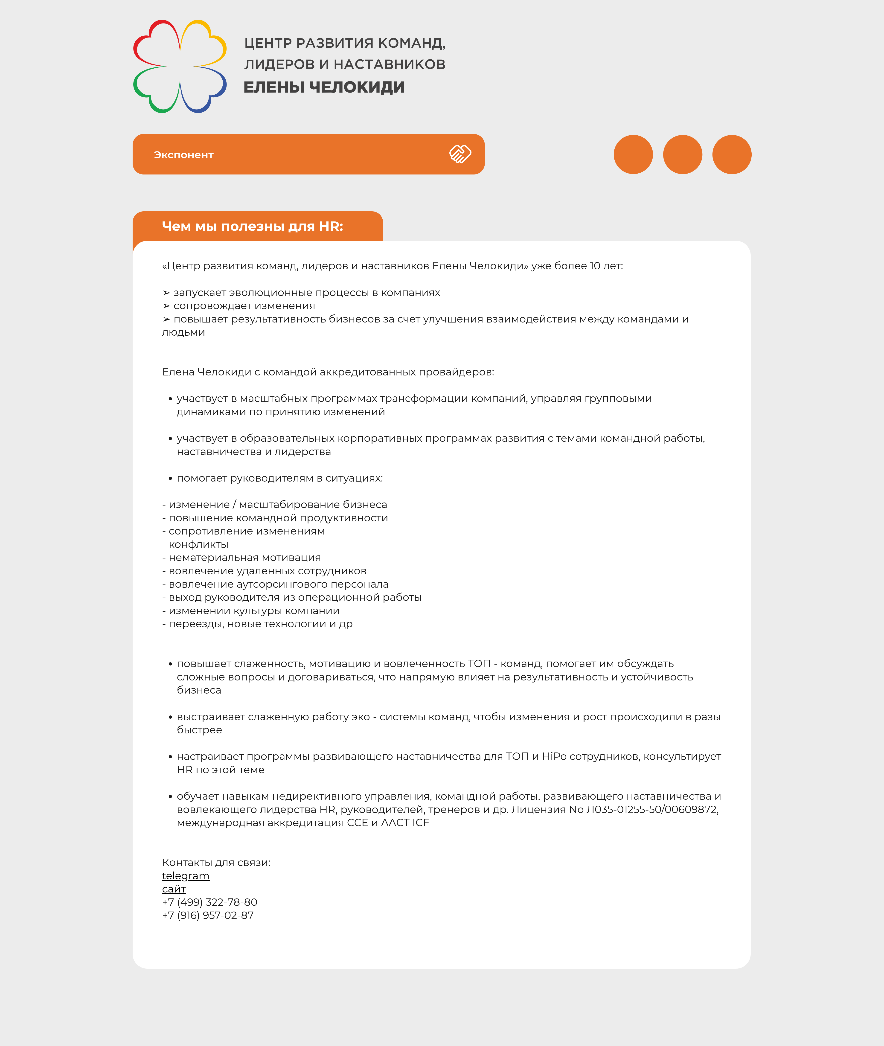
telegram (186, 875)
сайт (174, 889)
